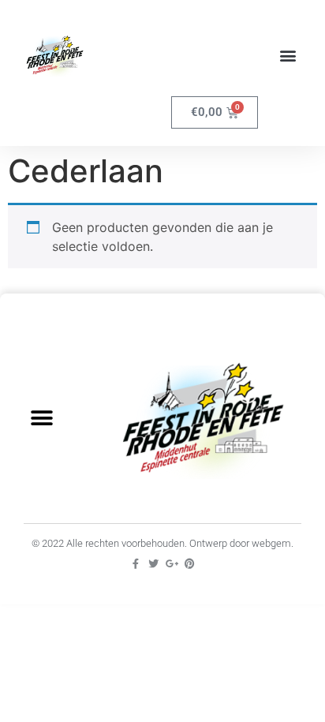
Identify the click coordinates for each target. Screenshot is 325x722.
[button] (288, 56)
